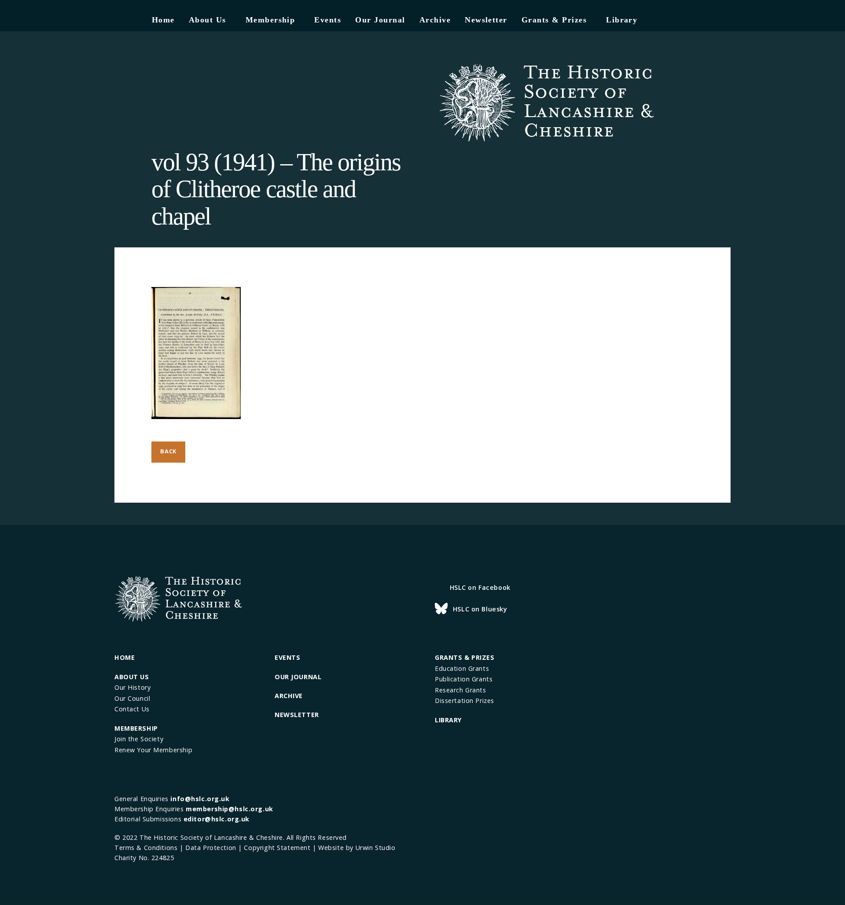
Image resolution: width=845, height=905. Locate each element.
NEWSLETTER (297, 714)
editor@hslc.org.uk (217, 819)
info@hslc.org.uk (199, 799)
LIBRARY (448, 720)
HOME (124, 657)
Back (168, 451)
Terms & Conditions (145, 847)
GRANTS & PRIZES (465, 657)
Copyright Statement (277, 847)
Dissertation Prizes (464, 700)
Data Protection (210, 847)
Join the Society (138, 739)
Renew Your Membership (153, 750)
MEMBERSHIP (136, 728)
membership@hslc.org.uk (229, 809)
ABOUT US (131, 677)
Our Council (132, 698)
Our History (132, 687)
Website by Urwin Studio (356, 847)
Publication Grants (463, 679)
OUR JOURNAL (298, 677)
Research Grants (460, 690)
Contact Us (132, 709)
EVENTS (287, 657)
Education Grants (462, 668)
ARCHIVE (289, 696)
